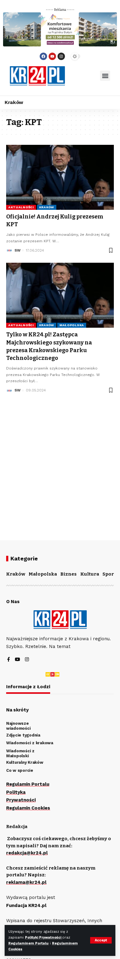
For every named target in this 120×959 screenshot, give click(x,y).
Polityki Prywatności (43, 937)
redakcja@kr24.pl (27, 853)
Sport (109, 574)
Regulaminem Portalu (28, 943)
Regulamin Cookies (28, 808)
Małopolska (71, 325)
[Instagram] (61, 56)
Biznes (68, 574)
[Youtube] (52, 56)
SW (17, 250)
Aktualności (21, 207)
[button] (105, 76)
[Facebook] (43, 56)
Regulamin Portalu (27, 784)
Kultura (89, 574)
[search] (82, 76)
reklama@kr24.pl (26, 882)
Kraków (46, 207)
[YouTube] (17, 659)
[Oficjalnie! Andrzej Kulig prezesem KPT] (60, 177)
